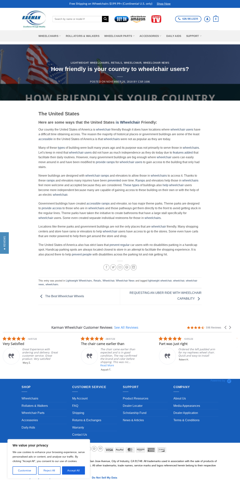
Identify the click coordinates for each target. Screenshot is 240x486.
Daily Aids (173, 35)
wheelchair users (181, 129)
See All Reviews (126, 327)
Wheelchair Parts (118, 35)
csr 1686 (144, 81)
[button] (215, 19)
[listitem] (31, 350)
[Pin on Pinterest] (127, 267)
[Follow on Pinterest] (94, 449)
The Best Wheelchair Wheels (64, 296)
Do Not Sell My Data (104, 477)
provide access (52, 208)
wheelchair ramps (97, 175)
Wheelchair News (156, 62)
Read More (107, 365)
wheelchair (103, 129)
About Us (179, 398)
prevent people (82, 254)
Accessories (149, 35)
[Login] (207, 19)
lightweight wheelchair (160, 280)
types (61, 147)
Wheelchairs (48, 35)
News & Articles (133, 420)
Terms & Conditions (186, 420)
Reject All (49, 470)
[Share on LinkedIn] (133, 267)
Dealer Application (185, 412)
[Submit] (105, 19)
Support (192, 35)
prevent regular (120, 244)
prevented (114, 180)
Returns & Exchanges (86, 420)
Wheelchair (132, 62)
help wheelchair (173, 185)
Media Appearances (186, 405)
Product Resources (135, 398)
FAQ (75, 405)
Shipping (78, 412)
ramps (110, 162)
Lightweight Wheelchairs (90, 62)
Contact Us (79, 434)
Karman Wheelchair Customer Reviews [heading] (81, 327)
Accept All (73, 470)
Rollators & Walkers (82, 35)
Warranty (78, 427)
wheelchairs (112, 139)
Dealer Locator (132, 405)
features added (183, 152)
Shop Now (164, 3)
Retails (116, 62)
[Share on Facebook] (106, 267)
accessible (45, 139)
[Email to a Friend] (120, 267)
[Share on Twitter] (113, 267)
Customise (24, 470)
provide (101, 162)
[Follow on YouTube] (100, 449)
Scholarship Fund (134, 412)
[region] (49, 459)
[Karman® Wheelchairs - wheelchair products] (34, 19)
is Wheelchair (128, 122)
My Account (80, 398)
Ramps (140, 180)
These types (131, 185)
